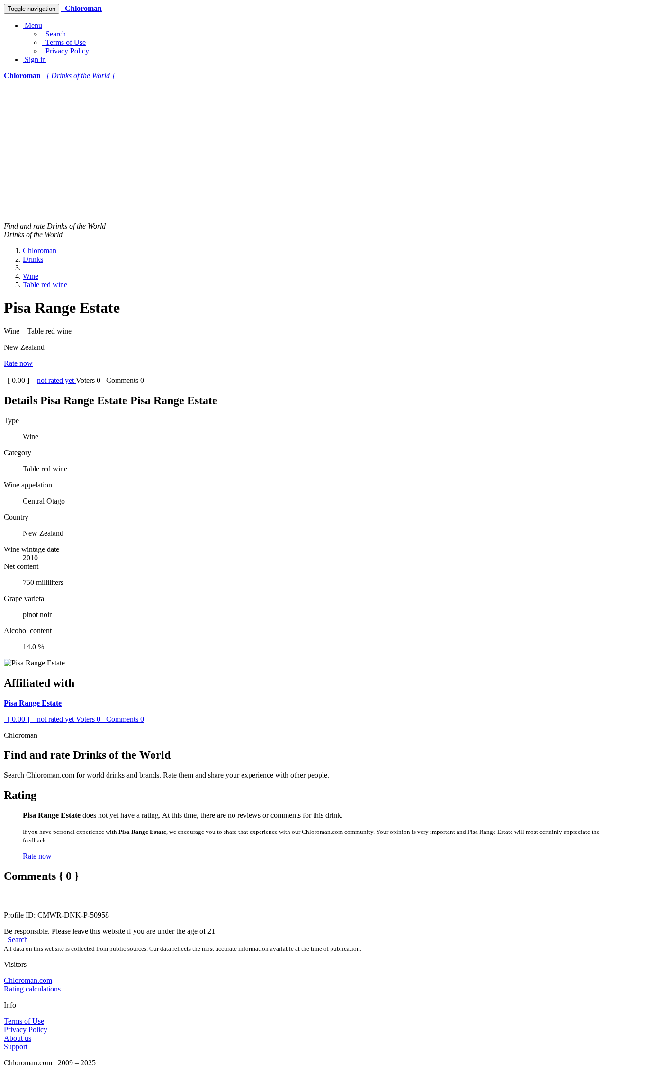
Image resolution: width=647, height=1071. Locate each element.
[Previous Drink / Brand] (7, 898)
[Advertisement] (323, 151)
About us (17, 1038)
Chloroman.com (28, 980)
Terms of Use (64, 42)
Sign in (34, 59)
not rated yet (56, 380)
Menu (32, 25)
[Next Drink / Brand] (15, 898)
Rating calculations (32, 989)
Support (15, 1047)
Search (54, 34)
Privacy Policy (65, 51)
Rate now (18, 363)
